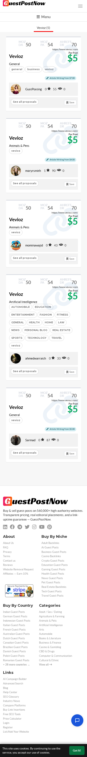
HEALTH (34, 322)
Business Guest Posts (53, 551)
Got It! (77, 750)
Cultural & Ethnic (49, 660)
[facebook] (12, 527)
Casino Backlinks (51, 556)
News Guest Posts (52, 578)
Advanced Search (13, 683)
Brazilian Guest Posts (15, 647)
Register (8, 727)
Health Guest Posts (52, 573)
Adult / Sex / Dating (50, 611)
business (33, 69)
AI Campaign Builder (15, 679)
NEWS (15, 330)
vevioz (15, 150)
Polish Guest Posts (14, 655)
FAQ (5, 547)
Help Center (10, 692)
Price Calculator (12, 718)
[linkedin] (5, 527)
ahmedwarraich (35, 358)
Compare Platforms (14, 705)
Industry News (11, 701)
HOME (49, 322)
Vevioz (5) (43, 27)
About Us (8, 543)
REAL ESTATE (61, 330)
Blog (5, 687)
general (16, 69)
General (14, 64)
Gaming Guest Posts (53, 569)
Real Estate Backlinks (53, 586)
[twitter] (27, 527)
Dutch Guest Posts (14, 638)
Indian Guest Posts (14, 611)
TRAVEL (56, 337)
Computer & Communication (55, 655)
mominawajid (34, 245)
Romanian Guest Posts (16, 660)
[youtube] (42, 527)
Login (6, 722)
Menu (46, 17)
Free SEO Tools (12, 714)
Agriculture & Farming (52, 616)
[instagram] (34, 527)
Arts (41, 629)
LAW (61, 322)
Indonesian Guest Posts (16, 620)
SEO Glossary (11, 696)
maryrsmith (33, 170)
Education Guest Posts (54, 564)
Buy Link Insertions (14, 709)
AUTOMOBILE (20, 306)
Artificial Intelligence (23, 302)
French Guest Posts (14, 629)
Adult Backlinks (50, 543)
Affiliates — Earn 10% (15, 573)
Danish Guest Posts (14, 651)
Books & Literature (50, 638)
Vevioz (16, 56)
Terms (6, 556)
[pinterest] (49, 527)
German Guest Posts (15, 616)
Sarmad (30, 440)
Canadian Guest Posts (16, 642)
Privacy (7, 551)
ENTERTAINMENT (23, 314)
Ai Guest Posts (50, 547)
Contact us (9, 560)
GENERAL (17, 322)
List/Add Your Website (16, 731)
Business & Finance (50, 642)
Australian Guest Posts (16, 633)
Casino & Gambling (50, 647)
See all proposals (24, 101)
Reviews (8, 564)
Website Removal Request (18, 569)
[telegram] (19, 527)
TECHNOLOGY (36, 337)
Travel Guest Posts (52, 595)
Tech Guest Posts (51, 591)
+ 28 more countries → (16, 664)
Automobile (45, 633)
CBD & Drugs (47, 651)
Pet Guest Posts (50, 582)
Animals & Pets (19, 145)
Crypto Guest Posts (52, 560)
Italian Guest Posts (14, 625)
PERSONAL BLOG (35, 330)
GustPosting (33, 89)
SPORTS (16, 337)
